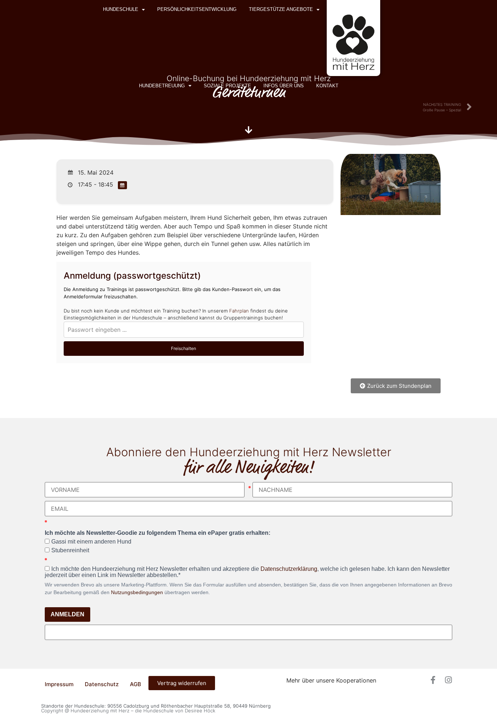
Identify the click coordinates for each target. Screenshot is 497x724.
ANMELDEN (67, 614)
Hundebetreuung (162, 85)
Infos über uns (283, 85)
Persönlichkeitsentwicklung (196, 9)
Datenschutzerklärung (289, 569)
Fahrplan (239, 311)
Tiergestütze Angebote (281, 9)
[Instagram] (448, 680)
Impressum (59, 684)
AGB (135, 684)
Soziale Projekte (227, 85)
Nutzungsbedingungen (137, 592)
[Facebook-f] (433, 680)
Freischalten (183, 348)
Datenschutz (102, 684)
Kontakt (327, 85)
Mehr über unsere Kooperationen (331, 680)
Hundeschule (120, 9)
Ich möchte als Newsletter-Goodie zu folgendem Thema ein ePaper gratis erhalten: (157, 533)
